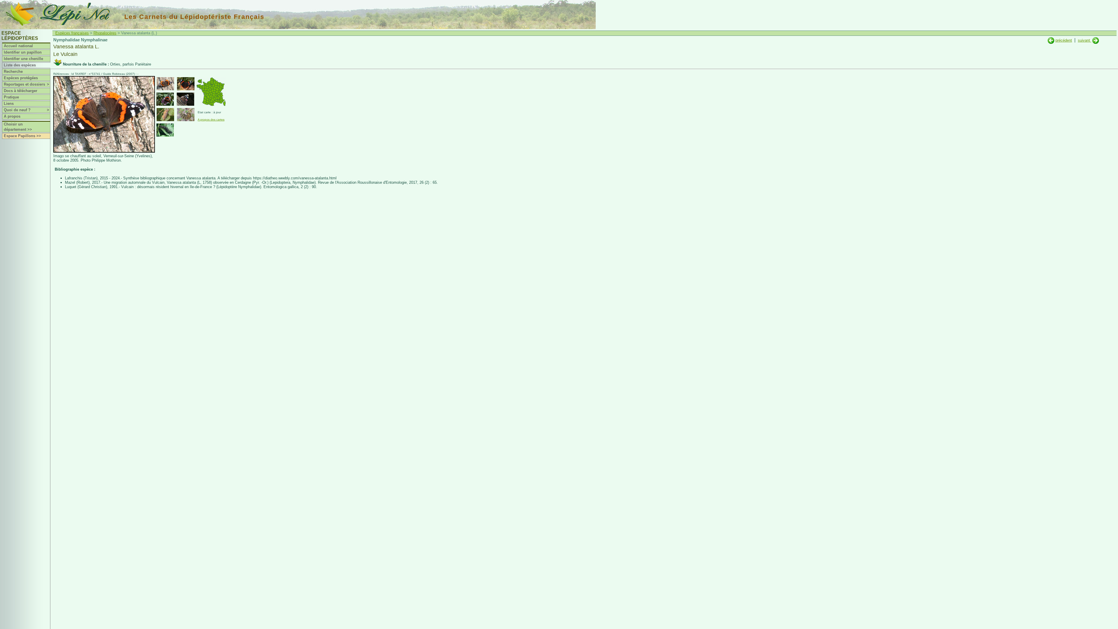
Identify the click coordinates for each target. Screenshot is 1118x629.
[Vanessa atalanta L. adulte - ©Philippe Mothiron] (165, 84)
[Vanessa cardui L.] (1051, 40)
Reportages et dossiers (26, 84)
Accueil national (18, 46)
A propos (12, 116)
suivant (1084, 40)
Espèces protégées (21, 78)
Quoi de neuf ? (26, 110)
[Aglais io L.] (1095, 40)
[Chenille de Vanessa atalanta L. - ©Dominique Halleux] (185, 114)
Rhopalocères (104, 33)
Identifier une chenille (23, 58)
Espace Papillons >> (22, 136)
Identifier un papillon (23, 52)
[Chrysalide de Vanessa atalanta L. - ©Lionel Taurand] (165, 114)
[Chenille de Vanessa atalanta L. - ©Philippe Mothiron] (165, 130)
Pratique (11, 97)
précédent (1063, 40)
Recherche (13, 71)
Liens (9, 103)
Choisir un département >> (18, 127)
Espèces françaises (72, 33)
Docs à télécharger (20, 91)
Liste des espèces (20, 65)
